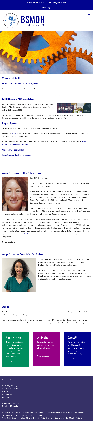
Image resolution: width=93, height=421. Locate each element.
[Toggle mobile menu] (89, 14)
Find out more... (12, 362)
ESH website (29, 234)
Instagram (27, 155)
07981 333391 (13, 403)
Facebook (18, 155)
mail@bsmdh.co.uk (59, 2)
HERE (13, 89)
